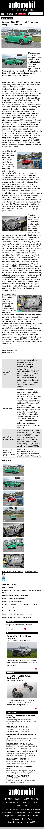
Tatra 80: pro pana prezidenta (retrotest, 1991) (17, 777)
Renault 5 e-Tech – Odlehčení (12, 601)
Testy (17, 799)
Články (25, 799)
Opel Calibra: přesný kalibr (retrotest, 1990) (21, 735)
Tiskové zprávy (13, 802)
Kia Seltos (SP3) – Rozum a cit (17, 759)
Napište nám (10, 816)
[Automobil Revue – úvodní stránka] (22, 17)
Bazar (35, 802)
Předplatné (24, 10)
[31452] (13, 470)
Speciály (35, 799)
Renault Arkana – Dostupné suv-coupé (15, 611)
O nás (32, 10)
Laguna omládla (7, 587)
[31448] (13, 483)
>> (19, 665)
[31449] (13, 498)
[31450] (13, 514)
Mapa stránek (20, 812)
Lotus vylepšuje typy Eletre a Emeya (19, 744)
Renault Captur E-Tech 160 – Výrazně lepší (16, 617)
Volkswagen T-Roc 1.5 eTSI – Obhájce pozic (19, 767)
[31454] (13, 561)
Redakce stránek (34, 812)
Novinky (8, 799)
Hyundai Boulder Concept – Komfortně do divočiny (21, 716)
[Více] (36, 669)
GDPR (35, 816)
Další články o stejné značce (12, 572)
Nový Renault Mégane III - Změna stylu (15, 595)
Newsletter (14, 10)
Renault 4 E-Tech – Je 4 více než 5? (14, 598)
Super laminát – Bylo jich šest (17, 727)
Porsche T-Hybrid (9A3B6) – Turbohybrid (20, 677)
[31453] (13, 545)
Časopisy (26, 802)
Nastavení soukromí (19, 819)
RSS (29, 816)
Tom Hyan (5, 25)
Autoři (30, 819)
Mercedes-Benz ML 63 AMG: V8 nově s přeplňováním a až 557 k (21, 591)
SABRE (32, 822)
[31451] (13, 530)
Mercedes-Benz (12, 14)
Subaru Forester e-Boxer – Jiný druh (20, 637)
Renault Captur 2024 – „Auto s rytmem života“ (17, 614)
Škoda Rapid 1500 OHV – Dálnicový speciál (21, 751)
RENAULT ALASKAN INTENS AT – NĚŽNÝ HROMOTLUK (19, 604)
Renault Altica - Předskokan (11, 608)
